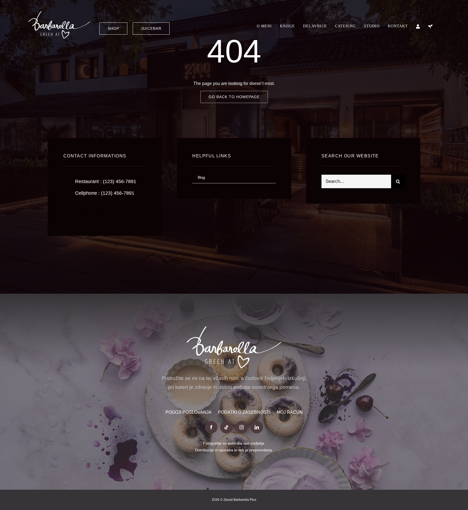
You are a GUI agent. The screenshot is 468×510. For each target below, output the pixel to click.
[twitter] (84, 212)
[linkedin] (257, 427)
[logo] (59, 13)
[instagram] (99, 212)
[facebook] (69, 212)
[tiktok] (226, 427)
